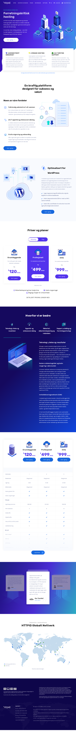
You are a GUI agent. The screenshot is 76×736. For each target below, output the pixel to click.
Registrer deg (67, 3)
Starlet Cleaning (13, 588)
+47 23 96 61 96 (22, 715)
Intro (14, 3)
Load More (37, 552)
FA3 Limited (47, 706)
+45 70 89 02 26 (23, 713)
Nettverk (45, 3)
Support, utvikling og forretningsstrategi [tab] (64, 330)
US (51, 3)
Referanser (38, 3)
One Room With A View (60, 587)
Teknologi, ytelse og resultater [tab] (12, 330)
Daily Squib (37, 600)
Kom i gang (10, 40)
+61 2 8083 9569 (23, 710)
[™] (5, 3)
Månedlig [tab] (33, 239)
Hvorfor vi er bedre (23, 3)
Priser (31, 3)
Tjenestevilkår (36, 720)
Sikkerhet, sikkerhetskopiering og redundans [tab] (47, 331)
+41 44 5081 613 (24, 717)
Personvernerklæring (44, 720)
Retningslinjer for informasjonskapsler (57, 720)
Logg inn (58, 3)
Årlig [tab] (43, 239)
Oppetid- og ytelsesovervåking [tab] (29, 330)
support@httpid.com (20, 720)
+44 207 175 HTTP (22, 708)
